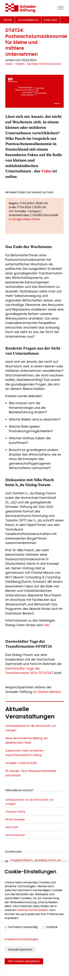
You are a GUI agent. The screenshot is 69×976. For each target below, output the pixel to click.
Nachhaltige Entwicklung (44, 64)
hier (47, 625)
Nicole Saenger (15, 819)
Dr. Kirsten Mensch (47, 692)
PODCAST (51, 20)
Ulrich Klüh (11, 827)
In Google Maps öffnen (24, 219)
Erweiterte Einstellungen (21, 939)
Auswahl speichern (20, 949)
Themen (19, 64)
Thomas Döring (15, 811)
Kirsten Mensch (15, 835)
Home (8, 64)
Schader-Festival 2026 (21, 763)
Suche (8, 20)
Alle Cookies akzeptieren (24, 961)
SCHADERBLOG (28, 20)
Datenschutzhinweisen (32, 910)
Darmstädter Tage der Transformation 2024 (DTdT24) (29, 670)
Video (46, 171)
